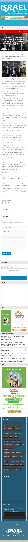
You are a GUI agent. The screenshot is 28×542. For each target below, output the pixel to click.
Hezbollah (17, 444)
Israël (21, 456)
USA (20, 469)
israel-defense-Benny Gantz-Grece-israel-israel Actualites (12, 453)
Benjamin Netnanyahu (8, 428)
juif (19, 459)
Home (2, 49)
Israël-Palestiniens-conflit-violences (10, 459)
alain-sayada (6, 425)
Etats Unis (6, 436)
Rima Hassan (6, 469)
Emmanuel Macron (17, 433)
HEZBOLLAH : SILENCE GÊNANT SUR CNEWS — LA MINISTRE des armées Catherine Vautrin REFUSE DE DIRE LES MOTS (14, 338)
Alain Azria (13, 425)
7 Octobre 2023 (6, 49)
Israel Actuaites (14, 456)
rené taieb (17, 467)
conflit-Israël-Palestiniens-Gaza (9, 431)
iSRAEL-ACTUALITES (8, 449)
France (11, 436)
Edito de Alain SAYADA (8, 433)
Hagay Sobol (6, 441)
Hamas (18, 441)
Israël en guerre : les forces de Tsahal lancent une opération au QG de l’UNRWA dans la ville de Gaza (7, 187)
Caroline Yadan (17, 428)
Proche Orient (10, 467)
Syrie (12, 469)
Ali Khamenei (19, 425)
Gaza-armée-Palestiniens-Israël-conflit (11, 439)
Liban (13, 461)
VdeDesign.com (14, 537)
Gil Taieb (21, 439)
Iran (4, 447)
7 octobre (5, 423)
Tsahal (16, 469)
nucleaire (17, 461)
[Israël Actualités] (14, 9)
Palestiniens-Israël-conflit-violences (16, 464)
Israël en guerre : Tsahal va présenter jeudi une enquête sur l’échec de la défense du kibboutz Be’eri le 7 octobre (20, 187)
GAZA (16, 436)
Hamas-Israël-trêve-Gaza (8, 444)
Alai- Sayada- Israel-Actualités (15, 423)
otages (22, 461)
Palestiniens (6, 464)
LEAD (5, 461)
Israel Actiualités (7, 456)
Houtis (22, 444)
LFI (8, 461)
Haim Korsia (13, 441)
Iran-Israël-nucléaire (11, 447)
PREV (5, 467)
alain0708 (9, 200)
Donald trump (19, 431)
